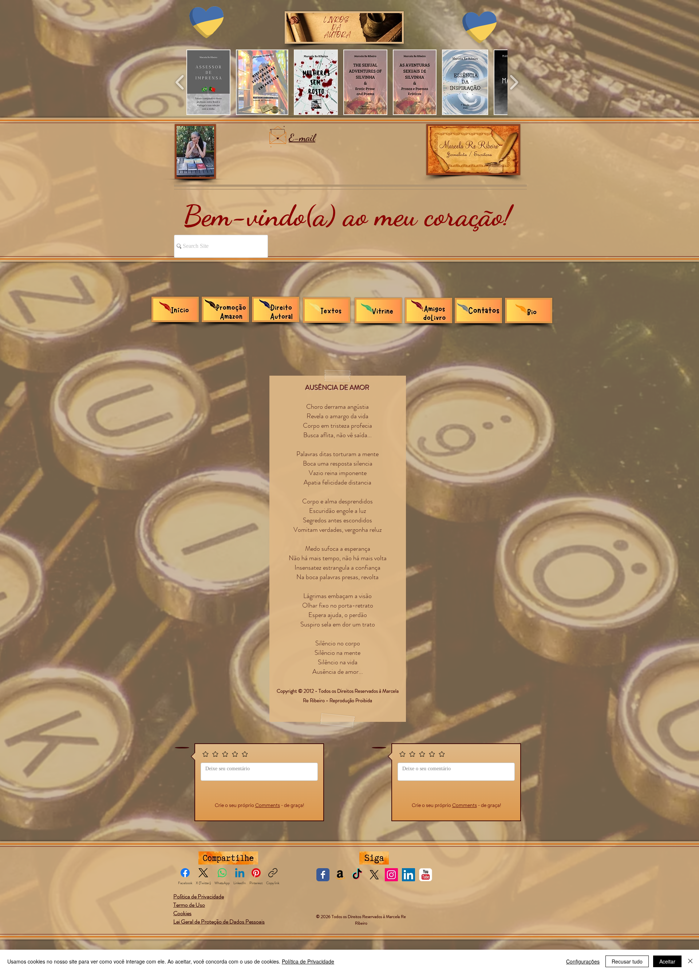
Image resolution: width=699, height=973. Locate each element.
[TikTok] (357, 874)
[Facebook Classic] (322, 874)
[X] (374, 874)
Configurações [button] (583, 961)
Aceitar (667, 961)
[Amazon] (340, 874)
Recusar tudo (627, 961)
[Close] (690, 961)
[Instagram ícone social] (391, 874)
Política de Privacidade (308, 961)
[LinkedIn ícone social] (408, 874)
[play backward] (180, 82)
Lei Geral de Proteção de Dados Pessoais (219, 921)
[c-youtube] (425, 874)
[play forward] (514, 82)
